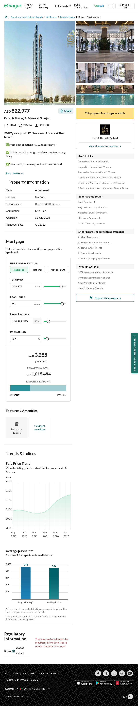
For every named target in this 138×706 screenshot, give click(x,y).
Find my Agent (29, 6)
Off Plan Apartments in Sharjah (94, 277)
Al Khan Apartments (88, 237)
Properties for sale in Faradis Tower (96, 172)
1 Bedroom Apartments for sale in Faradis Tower (103, 188)
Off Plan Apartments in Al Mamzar (96, 272)
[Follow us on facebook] (98, 673)
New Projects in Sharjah (90, 288)
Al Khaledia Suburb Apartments (94, 242)
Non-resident (58, 269)
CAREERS (28, 673)
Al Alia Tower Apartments (91, 223)
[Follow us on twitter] (106, 673)
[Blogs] (98, 6)
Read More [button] (13, 173)
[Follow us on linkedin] (114, 673)
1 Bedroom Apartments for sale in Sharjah (100, 177)
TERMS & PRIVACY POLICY (21, 679)
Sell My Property (43, 6)
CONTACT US (47, 673)
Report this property (108, 297)
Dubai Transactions (81, 6)
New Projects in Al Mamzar (92, 283)
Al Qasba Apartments (89, 253)
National (37, 269)
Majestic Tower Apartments (93, 212)
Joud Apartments (87, 202)
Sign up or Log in (124, 6)
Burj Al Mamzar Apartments (92, 207)
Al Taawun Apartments (90, 247)
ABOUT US (11, 673)
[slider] (61, 286)
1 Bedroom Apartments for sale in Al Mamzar (101, 183)
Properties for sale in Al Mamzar (94, 167)
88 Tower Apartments (89, 218)
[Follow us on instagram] (122, 673)
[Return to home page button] (12, 6)
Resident (19, 269)
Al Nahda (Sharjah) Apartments (94, 258)
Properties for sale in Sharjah (93, 161)
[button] (134, 353)
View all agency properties (103, 146)
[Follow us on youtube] (130, 673)
